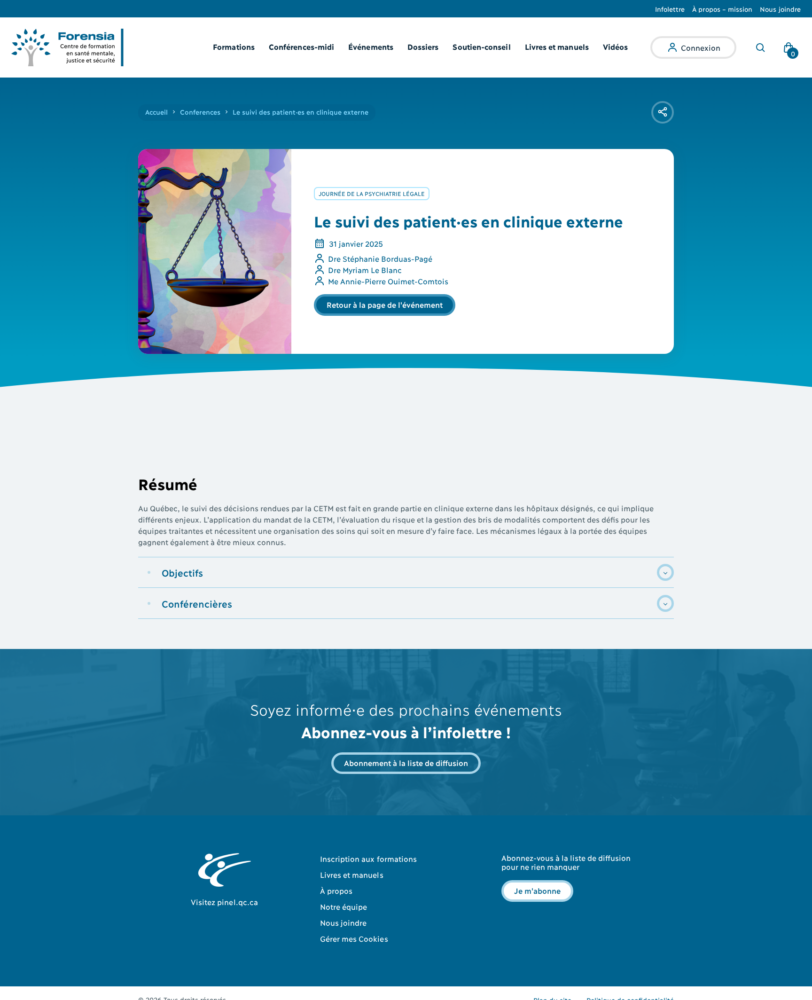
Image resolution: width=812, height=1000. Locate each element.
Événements (370, 46)
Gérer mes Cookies (354, 938)
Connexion (700, 47)
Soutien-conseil (481, 46)
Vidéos (615, 46)
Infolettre (670, 9)
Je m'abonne (537, 890)
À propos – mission (722, 9)
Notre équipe (343, 906)
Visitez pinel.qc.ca (224, 901)
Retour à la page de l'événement (385, 304)
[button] (406, 572)
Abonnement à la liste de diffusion (406, 762)
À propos (336, 890)
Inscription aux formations (368, 858)
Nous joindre (780, 9)
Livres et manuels (557, 46)
